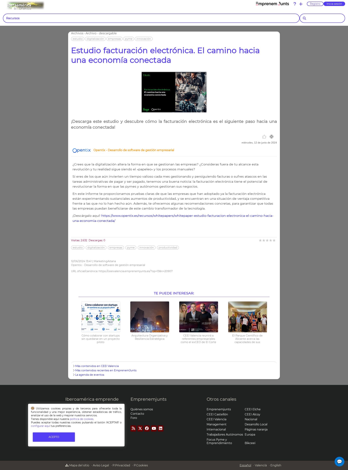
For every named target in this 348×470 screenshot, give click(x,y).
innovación (143, 38)
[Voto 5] (274, 240)
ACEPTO (54, 437)
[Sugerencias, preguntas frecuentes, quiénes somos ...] (295, 4)
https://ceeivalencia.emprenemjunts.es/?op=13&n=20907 (136, 271)
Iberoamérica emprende (92, 399)
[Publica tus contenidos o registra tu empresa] (301, 4)
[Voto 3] (267, 240)
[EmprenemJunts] (272, 4)
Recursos (13, 18)
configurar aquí (40, 425)
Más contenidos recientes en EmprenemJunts (105, 370)
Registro (315, 3)
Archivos (77, 33)
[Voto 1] (260, 240)
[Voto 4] (271, 240)
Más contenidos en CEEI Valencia (97, 366)
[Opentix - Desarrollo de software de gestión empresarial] (81, 151)
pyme (128, 38)
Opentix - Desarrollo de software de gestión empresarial (134, 150)
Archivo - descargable (101, 33)
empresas (114, 38)
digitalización (95, 38)
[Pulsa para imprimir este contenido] (271, 136)
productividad (168, 247)
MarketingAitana (105, 261)
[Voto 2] (264, 240)
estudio (78, 38)
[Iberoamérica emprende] (40, 5)
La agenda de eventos (89, 374)
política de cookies (81, 419)
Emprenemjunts (148, 399)
